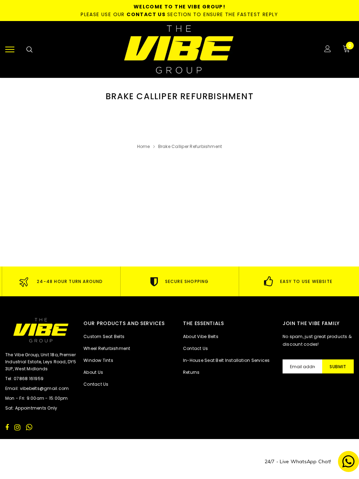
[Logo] (179, 49)
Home (143, 146)
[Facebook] (7, 427)
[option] (61, 281)
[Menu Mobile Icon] (9, 50)
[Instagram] (17, 427)
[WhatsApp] (29, 427)
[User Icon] (327, 50)
